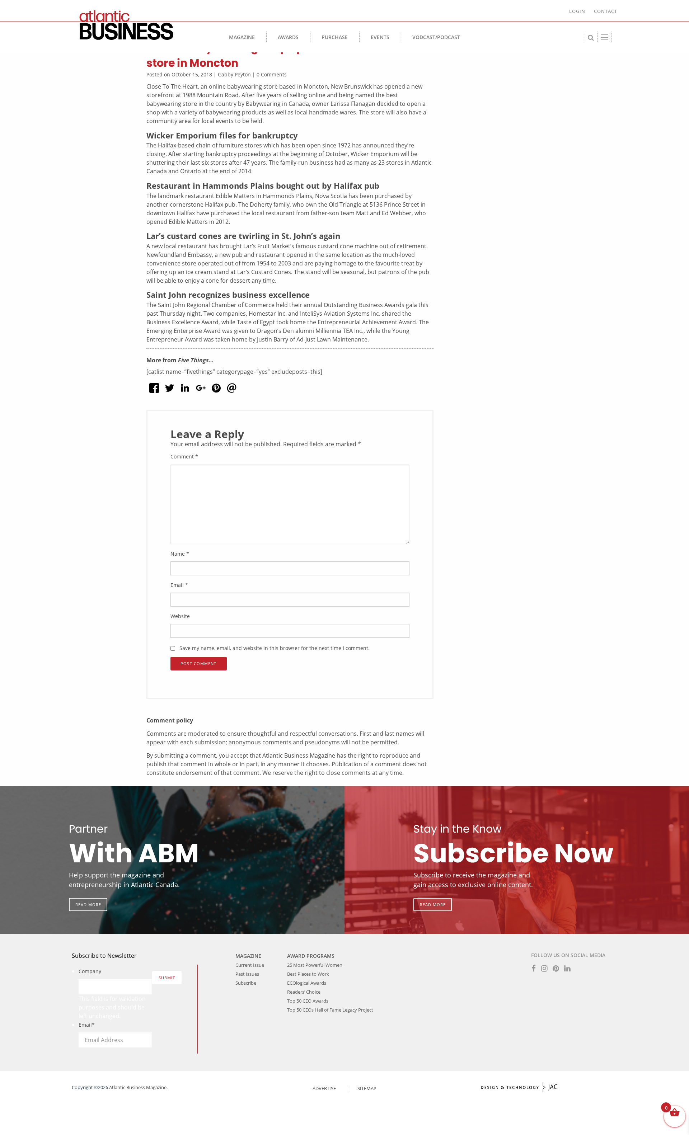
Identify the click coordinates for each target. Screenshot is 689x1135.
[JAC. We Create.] (519, 1087)
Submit (167, 977)
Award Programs (310, 955)
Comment (184, 456)
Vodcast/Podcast (436, 37)
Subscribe (245, 983)
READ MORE (88, 904)
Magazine (242, 37)
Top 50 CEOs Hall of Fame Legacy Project (330, 1010)
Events (380, 37)
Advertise (324, 1088)
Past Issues (247, 974)
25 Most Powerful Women (314, 965)
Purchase (335, 37)
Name (179, 553)
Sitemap (366, 1088)
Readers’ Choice (303, 992)
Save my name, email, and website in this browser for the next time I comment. (274, 648)
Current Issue (249, 965)
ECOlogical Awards (306, 983)
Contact (605, 11)
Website (180, 616)
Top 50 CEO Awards (307, 1001)
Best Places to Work (308, 974)
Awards (288, 37)
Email (179, 584)
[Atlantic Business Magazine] (140, 25)
